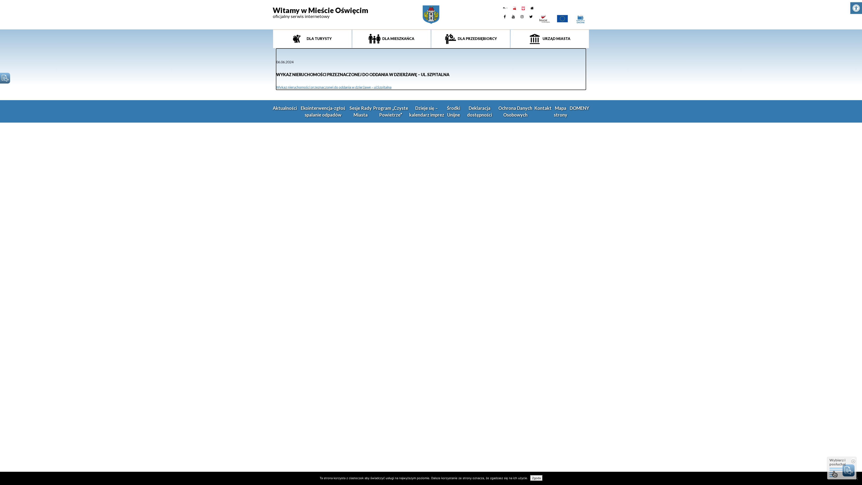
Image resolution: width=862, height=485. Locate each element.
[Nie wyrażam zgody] (856, 478)
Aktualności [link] (285, 108)
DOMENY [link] (579, 108)
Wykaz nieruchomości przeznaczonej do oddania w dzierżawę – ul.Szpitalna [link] (333, 87)
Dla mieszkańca (398, 38)
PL (504, 8)
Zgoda (536, 478)
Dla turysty (319, 38)
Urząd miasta (556, 38)
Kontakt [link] (543, 108)
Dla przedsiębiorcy (477, 38)
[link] (856, 8)
